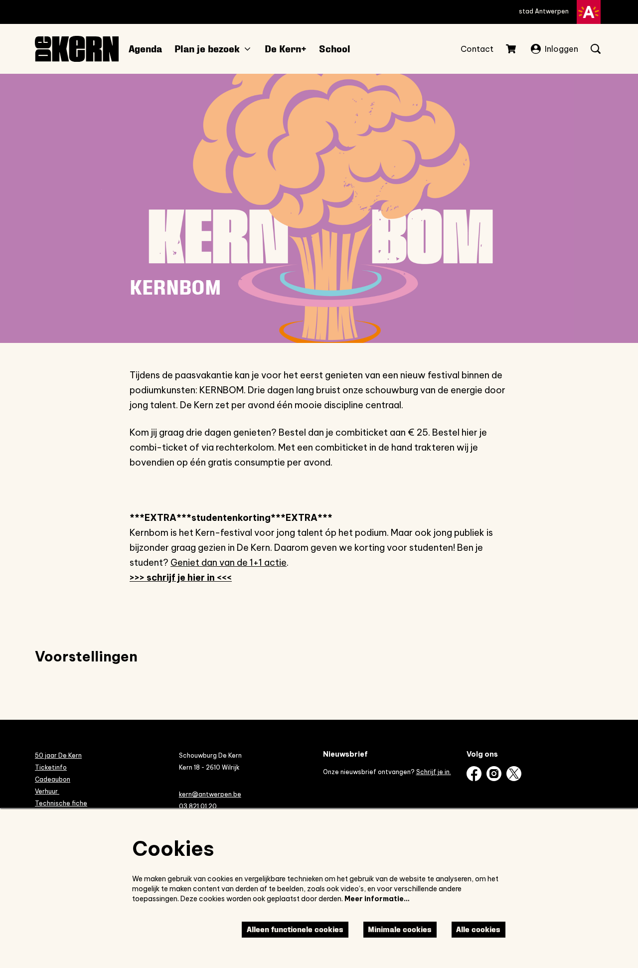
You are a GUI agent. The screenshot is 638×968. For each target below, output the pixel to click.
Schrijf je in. (433, 772)
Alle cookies (478, 929)
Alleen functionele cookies (295, 929)
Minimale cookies (400, 929)
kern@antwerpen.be (210, 794)
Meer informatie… (377, 898)
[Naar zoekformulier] (595, 48)
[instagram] (493, 773)
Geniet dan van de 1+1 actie (228, 562)
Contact (477, 49)
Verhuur (47, 791)
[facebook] (474, 773)
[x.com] (513, 773)
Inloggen (561, 49)
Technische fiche (61, 803)
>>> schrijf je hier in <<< (181, 577)
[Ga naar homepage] (77, 49)
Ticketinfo (51, 767)
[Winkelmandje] (511, 48)
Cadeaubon (52, 779)
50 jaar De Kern (58, 755)
